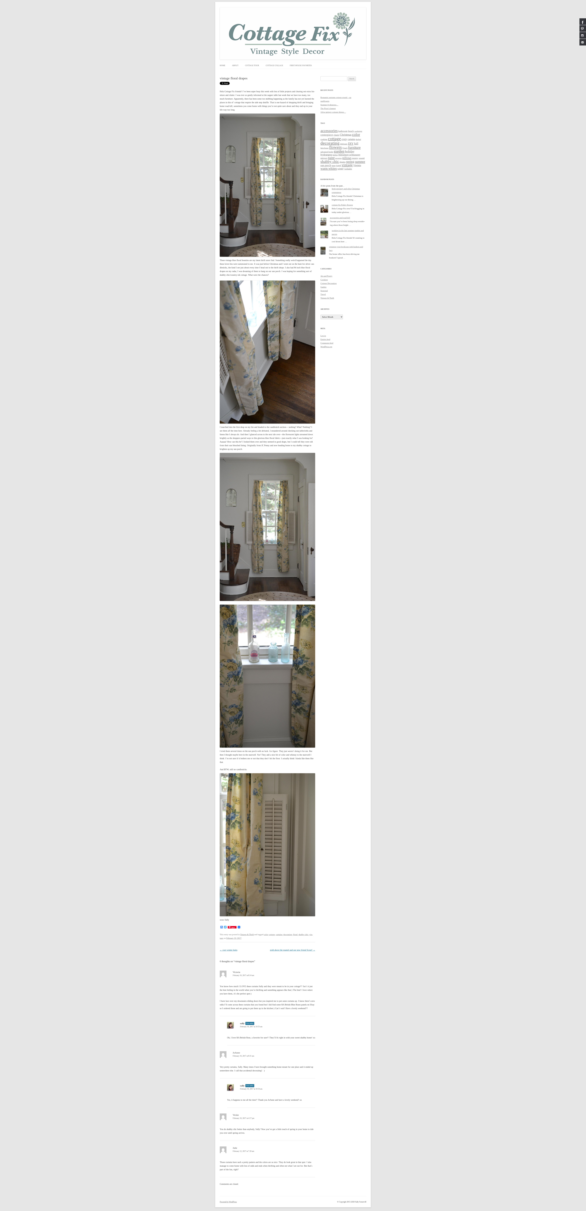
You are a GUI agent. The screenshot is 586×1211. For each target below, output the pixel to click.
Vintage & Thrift (247, 934)
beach (351, 131)
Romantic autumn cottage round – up (335, 97)
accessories (329, 130)
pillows (346, 158)
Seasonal (324, 291)
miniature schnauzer (349, 154)
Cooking (324, 280)
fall (356, 143)
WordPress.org (326, 347)
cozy (344, 139)
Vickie (236, 1115)
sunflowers (324, 101)
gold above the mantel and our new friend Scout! (292, 950)
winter (340, 168)
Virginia (357, 165)
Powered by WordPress (228, 1202)
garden (339, 151)
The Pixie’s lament (328, 108)
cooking (323, 139)
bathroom (342, 131)
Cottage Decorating (328, 283)
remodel (362, 158)
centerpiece (326, 134)
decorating (287, 934)
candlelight (358, 131)
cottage (272, 934)
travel (338, 165)
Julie (235, 1148)
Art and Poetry (326, 276)
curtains (279, 934)
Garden (323, 287)
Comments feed (326, 343)
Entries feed (325, 339)
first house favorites (301, 65)
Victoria (236, 972)
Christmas (345, 134)
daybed (358, 139)
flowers (335, 147)
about (235, 65)
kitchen (335, 155)
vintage (347, 165)
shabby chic (303, 934)
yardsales (348, 169)
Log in (323, 336)
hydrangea (326, 154)
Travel (323, 294)
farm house (324, 148)
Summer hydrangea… (329, 105)
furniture (354, 147)
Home (222, 65)
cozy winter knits (228, 950)
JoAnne (236, 1052)
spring (350, 161)
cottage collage (274, 65)
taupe (334, 166)
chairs (336, 135)
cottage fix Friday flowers (342, 205)
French (344, 148)
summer (360, 161)
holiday (349, 151)
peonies (338, 158)
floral (295, 934)
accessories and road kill (340, 218)
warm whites (328, 168)
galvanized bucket (326, 152)
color (266, 934)
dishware (343, 144)
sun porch (325, 165)
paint (331, 158)
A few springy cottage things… (333, 112)
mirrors (323, 158)
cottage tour (252, 65)
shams (342, 162)
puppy (355, 158)
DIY (350, 143)
